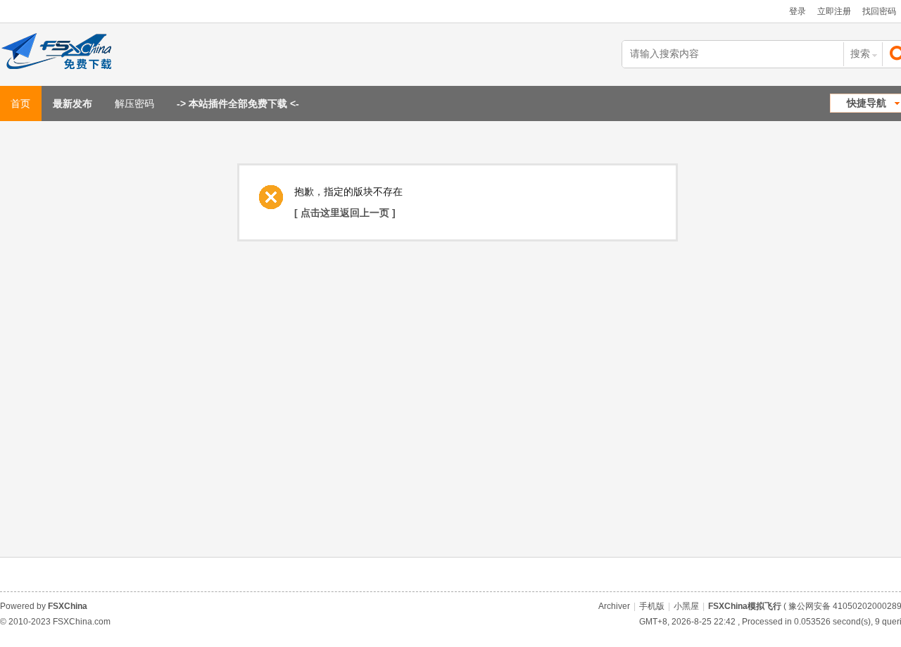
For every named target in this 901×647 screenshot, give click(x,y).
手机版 (651, 606)
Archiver (614, 606)
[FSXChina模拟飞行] (72, 54)
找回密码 (879, 11)
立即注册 (834, 11)
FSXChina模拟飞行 (744, 606)
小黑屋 (686, 606)
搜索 (860, 53)
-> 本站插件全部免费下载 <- (238, 103)
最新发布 (72, 103)
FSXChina (67, 606)
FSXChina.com (82, 622)
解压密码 (134, 103)
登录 (797, 11)
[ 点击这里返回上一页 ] (345, 212)
